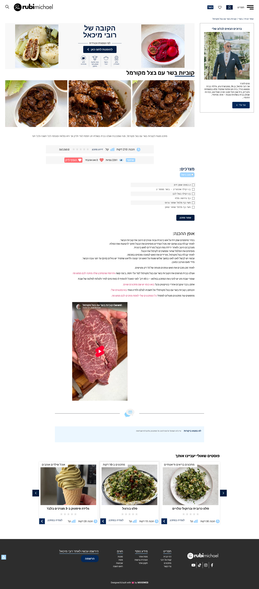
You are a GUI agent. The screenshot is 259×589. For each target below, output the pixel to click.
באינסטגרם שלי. (118, 290)
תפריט (240, 7)
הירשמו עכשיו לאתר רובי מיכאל (79, 551)
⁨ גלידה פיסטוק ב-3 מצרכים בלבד (129, 508)
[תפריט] (250, 7)
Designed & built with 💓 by (129, 582)
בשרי (240, 19)
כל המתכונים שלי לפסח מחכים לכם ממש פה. (134, 295)
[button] (73, 160)
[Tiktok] (200, 565)
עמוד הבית (249, 19)
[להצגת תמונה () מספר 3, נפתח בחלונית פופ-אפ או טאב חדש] (36, 103)
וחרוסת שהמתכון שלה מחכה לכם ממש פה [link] (94, 273)
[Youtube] (193, 565)
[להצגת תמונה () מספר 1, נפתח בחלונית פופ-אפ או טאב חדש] (163, 103)
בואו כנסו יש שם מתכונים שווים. (138, 284)
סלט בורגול (190, 508)
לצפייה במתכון (177, 520)
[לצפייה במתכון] (164, 521)
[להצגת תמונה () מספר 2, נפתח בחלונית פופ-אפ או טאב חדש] (100, 103)
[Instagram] (206, 565)
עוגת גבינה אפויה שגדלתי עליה (68, 508)
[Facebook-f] (212, 565)
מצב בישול (186, 174)
